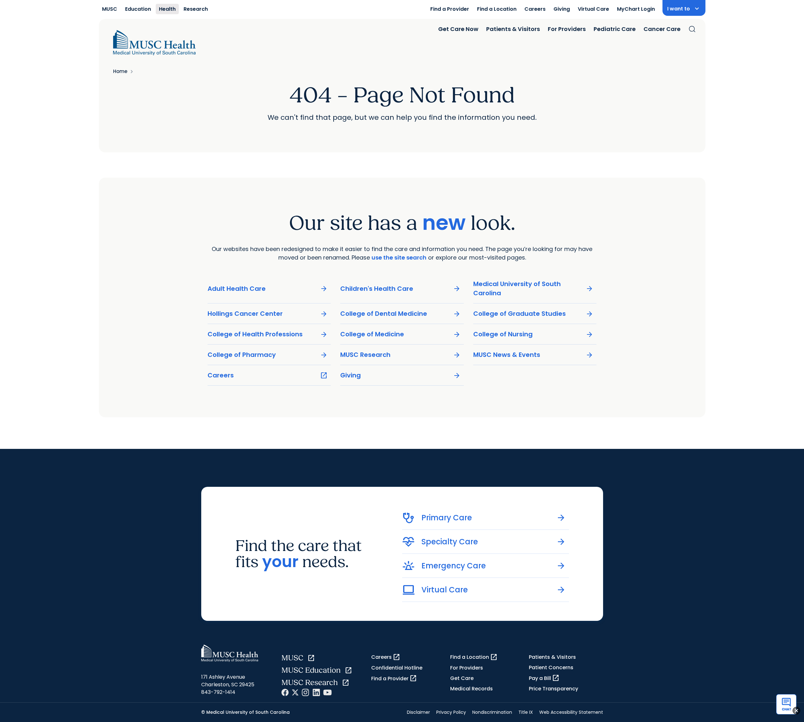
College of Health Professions (268, 334)
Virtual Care (593, 9)
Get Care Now (458, 29)
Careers (535, 9)
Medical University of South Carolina (533, 288)
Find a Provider (449, 9)
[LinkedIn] (316, 692)
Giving (561, 9)
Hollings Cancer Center (268, 313)
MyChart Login (636, 9)
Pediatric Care (615, 29)
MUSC (109, 9)
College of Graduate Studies (533, 313)
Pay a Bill (544, 678)
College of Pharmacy (268, 354)
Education (138, 9)
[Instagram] (305, 692)
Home (120, 71)
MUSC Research (400, 354)
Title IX (525, 712)
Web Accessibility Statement (571, 712)
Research (196, 9)
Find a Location (497, 9)
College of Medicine (400, 334)
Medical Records (471, 688)
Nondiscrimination (492, 712)
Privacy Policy (451, 712)
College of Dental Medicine (400, 313)
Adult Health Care (268, 288)
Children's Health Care (400, 288)
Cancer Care (662, 29)
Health (167, 9)
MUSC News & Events (533, 354)
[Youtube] (327, 692)
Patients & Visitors (513, 29)
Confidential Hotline (396, 667)
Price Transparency (553, 688)
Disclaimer (418, 712)
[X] (295, 692)
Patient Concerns (551, 667)
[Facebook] (285, 692)
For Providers (567, 29)
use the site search (399, 257)
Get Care (462, 678)
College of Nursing (533, 334)
